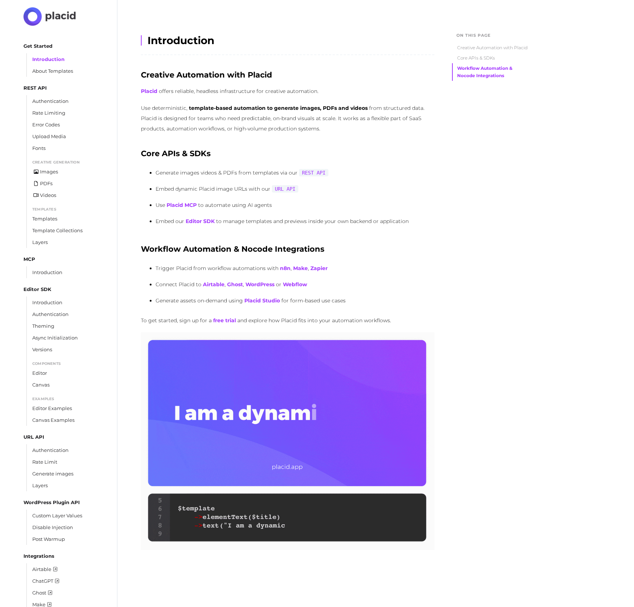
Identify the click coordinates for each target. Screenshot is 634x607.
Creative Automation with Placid (492, 47)
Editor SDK (200, 221)
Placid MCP (182, 205)
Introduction (48, 59)
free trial (224, 320)
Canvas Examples (53, 420)
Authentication (50, 101)
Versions (42, 349)
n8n (285, 268)
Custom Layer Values (57, 515)
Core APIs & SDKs (476, 58)
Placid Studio (262, 300)
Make (300, 268)
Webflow (295, 284)
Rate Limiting (48, 113)
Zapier (319, 268)
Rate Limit (44, 462)
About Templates (52, 71)
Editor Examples (52, 408)
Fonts (38, 148)
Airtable (214, 284)
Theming (43, 326)
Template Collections (57, 230)
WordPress (259, 284)
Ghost (235, 284)
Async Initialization (55, 338)
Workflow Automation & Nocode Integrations (485, 71)
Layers (40, 242)
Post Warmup (48, 539)
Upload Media (49, 136)
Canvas (41, 385)
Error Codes (46, 124)
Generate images (52, 474)
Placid (149, 91)
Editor (39, 373)
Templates (44, 219)
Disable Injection (52, 527)
